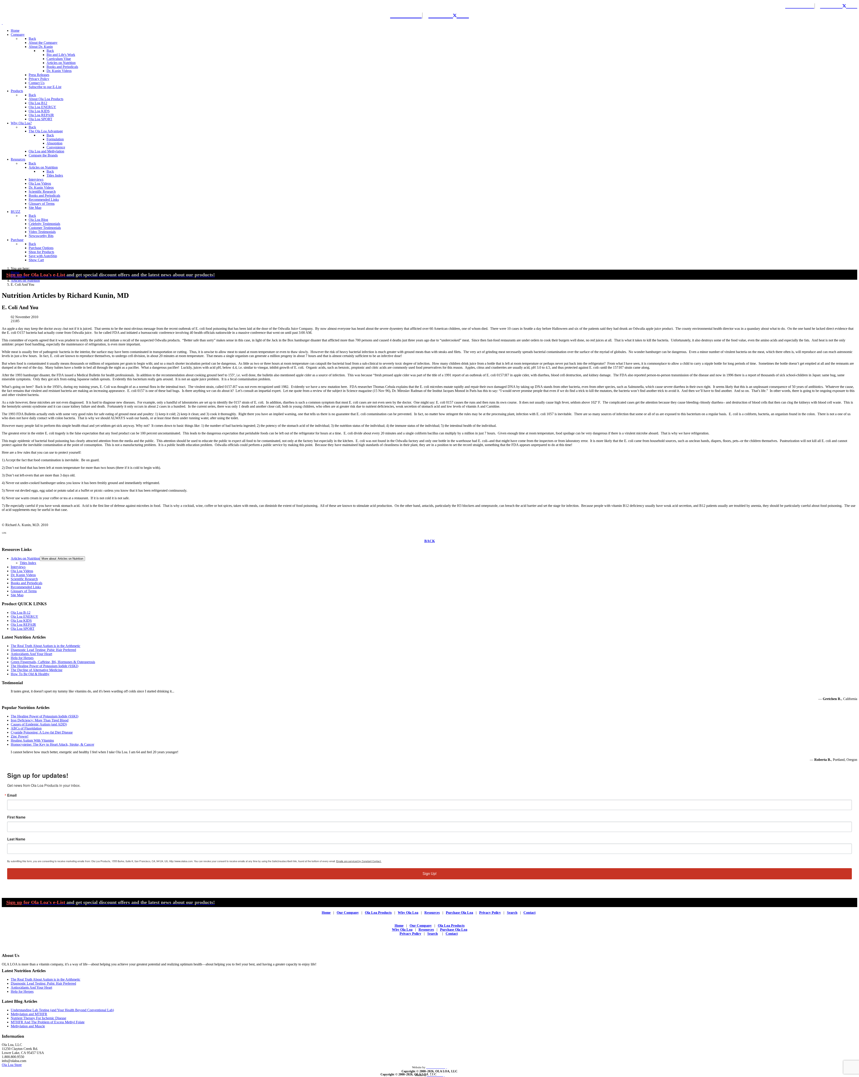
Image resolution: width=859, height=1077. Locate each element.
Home (326, 912)
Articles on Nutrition (25, 558)
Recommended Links (26, 587)
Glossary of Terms (24, 591)
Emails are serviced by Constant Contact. (358, 861)
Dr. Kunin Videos (23, 575)
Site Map (17, 595)
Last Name (16, 839)
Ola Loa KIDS (21, 620)
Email (12, 795)
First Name (16, 817)
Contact (529, 912)
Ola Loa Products (378, 912)
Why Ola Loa (408, 912)
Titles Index (28, 563)
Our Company (348, 912)
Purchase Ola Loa (459, 912)
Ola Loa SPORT (22, 629)
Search (512, 912)
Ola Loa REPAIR (23, 624)
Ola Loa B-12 (20, 612)
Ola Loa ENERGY (24, 616)
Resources (432, 912)
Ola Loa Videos (22, 571)
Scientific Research (24, 579)
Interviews (18, 567)
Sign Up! (429, 874)
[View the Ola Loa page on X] (847, 5)
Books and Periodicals (26, 583)
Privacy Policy (490, 912)
